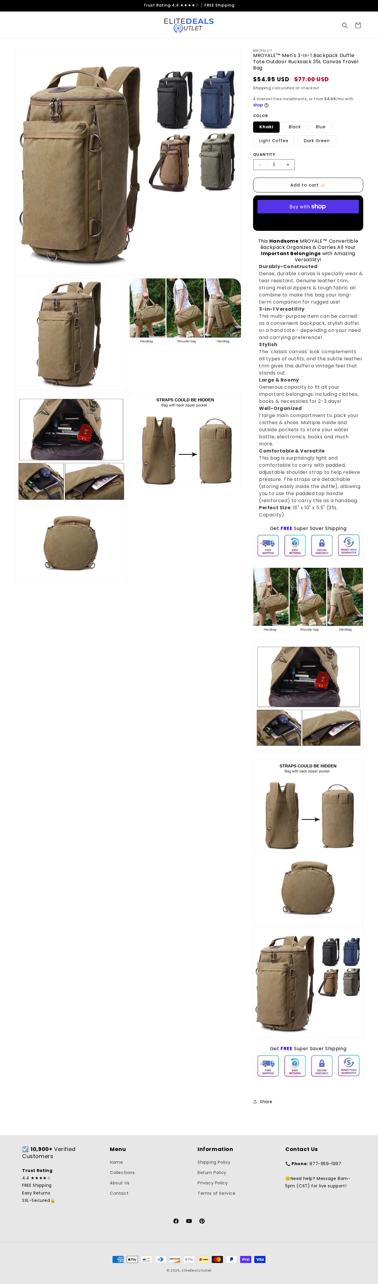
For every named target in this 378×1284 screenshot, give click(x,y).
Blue (321, 127)
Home (116, 1162)
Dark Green (317, 141)
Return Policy (212, 1173)
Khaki (266, 127)
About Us (120, 1183)
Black (295, 127)
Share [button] (266, 1102)
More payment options (308, 220)
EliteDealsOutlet (196, 1270)
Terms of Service (217, 1193)
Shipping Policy (214, 1162)
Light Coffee (274, 141)
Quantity (264, 154)
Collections (122, 1173)
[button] (344, 25)
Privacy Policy (213, 1183)
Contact (119, 1193)
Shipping (262, 87)
